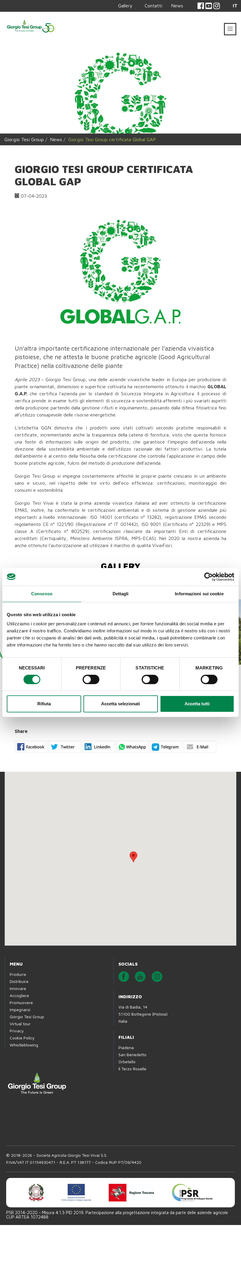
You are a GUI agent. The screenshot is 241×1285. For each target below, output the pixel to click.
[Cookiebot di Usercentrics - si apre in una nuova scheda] (208, 576)
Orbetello (126, 1061)
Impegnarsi (20, 1009)
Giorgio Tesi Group (24, 139)
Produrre (18, 974)
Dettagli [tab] (121, 593)
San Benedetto (132, 1054)
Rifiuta (44, 703)
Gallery (125, 5)
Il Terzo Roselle (132, 1068)
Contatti (153, 5)
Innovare (18, 988)
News (177, 5)
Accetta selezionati (120, 703)
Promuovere (21, 1002)
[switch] (91, 679)
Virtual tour (20, 1023)
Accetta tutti (197, 703)
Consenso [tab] (41, 593)
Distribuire (19, 981)
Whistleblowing (24, 1044)
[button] (133, 857)
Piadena (126, 1047)
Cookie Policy (22, 1037)
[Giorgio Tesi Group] (30, 26)
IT (235, 5)
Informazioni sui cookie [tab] (199, 593)
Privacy (17, 1030)
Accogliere (19, 995)
